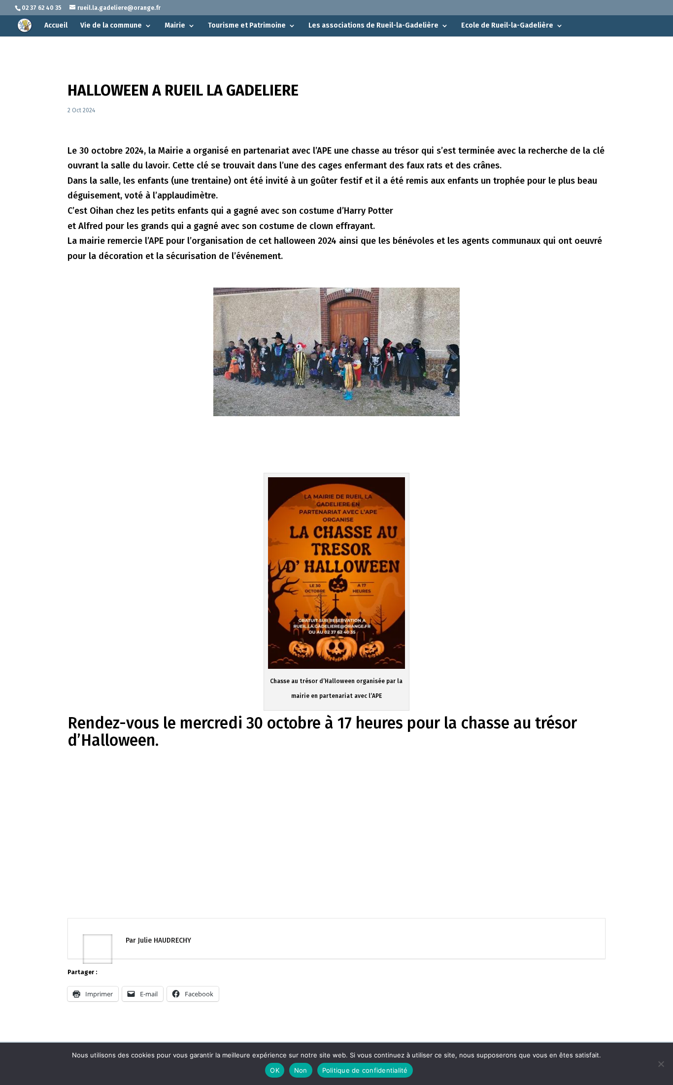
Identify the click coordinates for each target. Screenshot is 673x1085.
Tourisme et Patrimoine (247, 26)
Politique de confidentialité (365, 1070)
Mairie (175, 26)
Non (300, 1070)
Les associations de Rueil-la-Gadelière (373, 26)
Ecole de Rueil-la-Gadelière (507, 26)
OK (274, 1070)
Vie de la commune (111, 26)
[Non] (661, 1064)
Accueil (55, 26)
